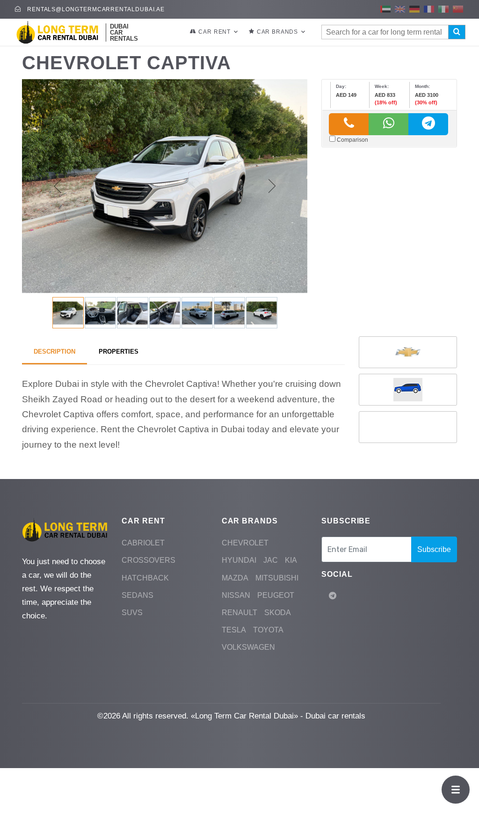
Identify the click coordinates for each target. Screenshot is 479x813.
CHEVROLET (245, 543)
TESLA (234, 630)
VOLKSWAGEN (248, 647)
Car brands (277, 32)
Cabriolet (143, 543)
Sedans (137, 595)
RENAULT (239, 613)
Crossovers (148, 560)
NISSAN (236, 595)
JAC (270, 560)
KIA (291, 560)
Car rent (214, 32)
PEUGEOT (275, 595)
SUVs (132, 613)
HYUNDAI (239, 560)
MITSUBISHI (276, 578)
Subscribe (434, 549)
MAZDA (235, 578)
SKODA (277, 613)
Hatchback (145, 578)
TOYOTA (268, 630)
